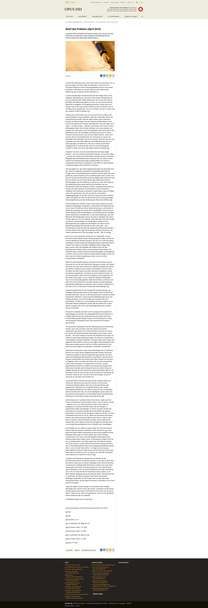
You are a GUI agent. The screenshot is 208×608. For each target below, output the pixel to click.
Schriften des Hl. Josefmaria (74, 569)
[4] (80, 206)
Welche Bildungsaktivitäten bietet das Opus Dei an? (101, 589)
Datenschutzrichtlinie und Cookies (97, 603)
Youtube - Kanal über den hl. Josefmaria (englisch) (73, 587)
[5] (99, 208)
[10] (94, 455)
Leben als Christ (131, 16)
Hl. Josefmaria (113, 16)
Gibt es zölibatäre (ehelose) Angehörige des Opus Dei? (101, 574)
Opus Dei (69, 16)
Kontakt (122, 2)
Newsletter (106, 2)
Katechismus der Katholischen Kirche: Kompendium (75, 580)
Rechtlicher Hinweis (79, 603)
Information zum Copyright (117, 603)
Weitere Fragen (98, 594)
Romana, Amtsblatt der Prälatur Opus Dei (72, 572)
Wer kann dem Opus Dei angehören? (104, 565)
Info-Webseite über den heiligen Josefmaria (73, 583)
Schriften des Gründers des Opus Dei (77, 594)
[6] (110, 232)
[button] (110, 76)
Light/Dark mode (97, 2)
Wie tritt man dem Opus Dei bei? (102, 571)
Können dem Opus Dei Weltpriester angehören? (100, 581)
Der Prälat (82, 16)
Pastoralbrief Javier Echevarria (88, 550)
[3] (111, 200)
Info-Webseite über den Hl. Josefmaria (77, 567)
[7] (108, 286)
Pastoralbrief (69, 550)
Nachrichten (97, 16)
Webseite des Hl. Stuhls (73, 565)
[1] (89, 111)
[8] (95, 342)
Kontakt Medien (115, 2)
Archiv (78, 606)
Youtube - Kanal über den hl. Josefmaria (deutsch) (73, 591)
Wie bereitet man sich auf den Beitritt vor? (99, 577)
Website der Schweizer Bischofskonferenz (74, 576)
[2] (108, 148)
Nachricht (77, 550)
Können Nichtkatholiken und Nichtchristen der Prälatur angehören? (104, 585)
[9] (103, 396)
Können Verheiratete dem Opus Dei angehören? (101, 568)
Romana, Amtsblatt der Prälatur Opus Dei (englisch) (74, 597)
